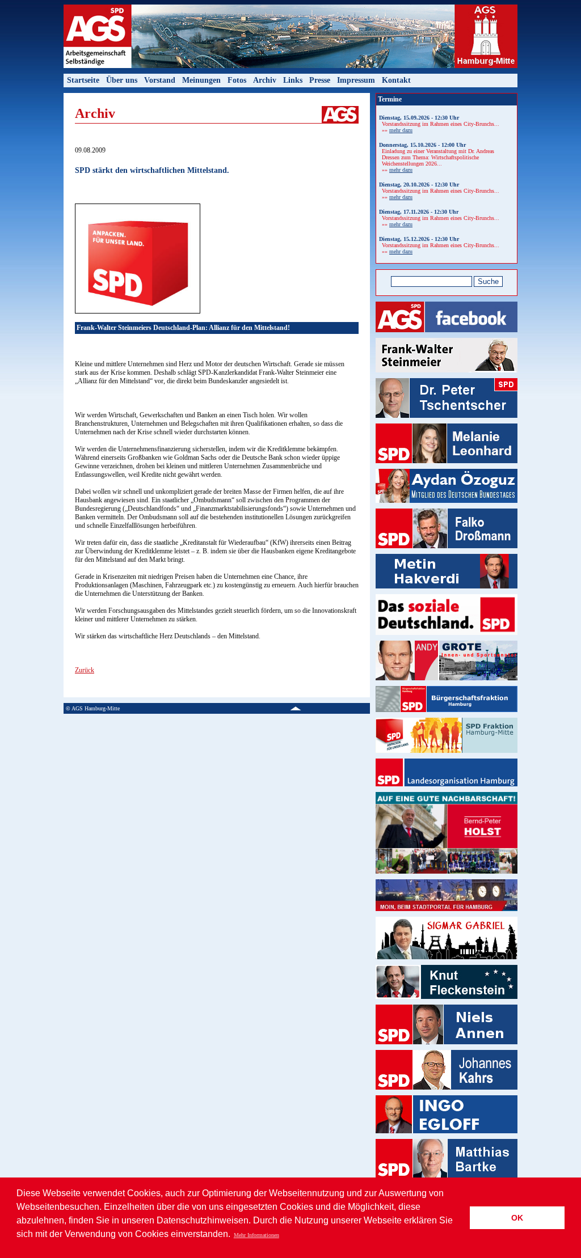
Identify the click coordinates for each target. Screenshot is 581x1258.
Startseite (83, 80)
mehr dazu (400, 130)
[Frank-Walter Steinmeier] (446, 376)
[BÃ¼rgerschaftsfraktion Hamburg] (446, 716)
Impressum (356, 80)
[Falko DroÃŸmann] (446, 552)
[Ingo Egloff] (446, 1137)
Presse (319, 80)
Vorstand (159, 80)
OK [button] (517, 1217)
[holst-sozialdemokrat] (446, 877)
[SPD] (446, 639)
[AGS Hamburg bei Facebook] (446, 336)
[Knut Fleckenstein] (446, 1002)
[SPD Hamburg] (446, 790)
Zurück (84, 670)
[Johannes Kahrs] (446, 1093)
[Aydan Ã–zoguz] (446, 506)
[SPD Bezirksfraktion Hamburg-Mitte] (446, 756)
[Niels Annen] (446, 1048)
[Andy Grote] (446, 684)
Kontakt (396, 80)
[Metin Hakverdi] (446, 592)
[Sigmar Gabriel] (446, 963)
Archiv (264, 80)
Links (292, 80)
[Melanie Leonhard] (446, 467)
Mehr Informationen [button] (256, 1235)
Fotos (237, 80)
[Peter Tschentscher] (446, 421)
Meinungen (201, 80)
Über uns (121, 80)
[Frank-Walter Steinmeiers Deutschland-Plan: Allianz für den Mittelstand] (137, 311)
